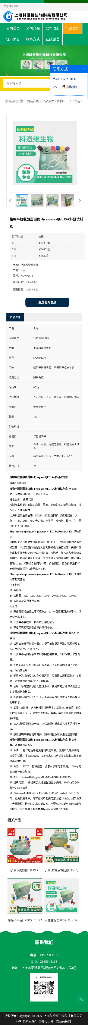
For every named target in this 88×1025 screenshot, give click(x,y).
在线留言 (52, 39)
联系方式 (33, 39)
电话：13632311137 (44, 955)
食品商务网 (63, 1021)
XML (18, 1021)
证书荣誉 (13, 39)
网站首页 (33, 101)
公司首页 (13, 28)
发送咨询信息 (47, 302)
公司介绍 (33, 28)
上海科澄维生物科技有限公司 (63, 1016)
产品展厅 (72, 28)
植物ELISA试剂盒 (69, 101)
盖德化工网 (45, 1021)
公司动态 (52, 28)
